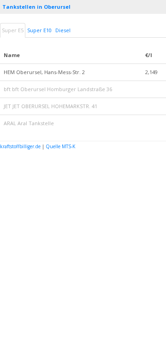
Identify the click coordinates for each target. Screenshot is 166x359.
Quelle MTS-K (60, 146)
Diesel (63, 30)
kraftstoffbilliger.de (20, 146)
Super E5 (13, 30)
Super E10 (39, 30)
